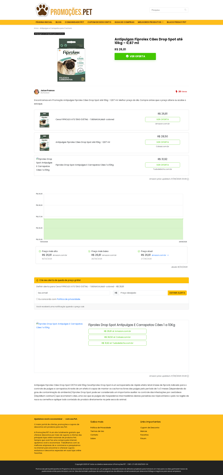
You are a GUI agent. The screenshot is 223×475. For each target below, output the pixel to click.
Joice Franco (48, 90)
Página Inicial (44, 22)
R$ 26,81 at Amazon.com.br (117, 331)
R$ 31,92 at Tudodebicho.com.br (117, 343)
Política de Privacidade (100, 427)
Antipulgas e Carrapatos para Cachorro (56, 28)
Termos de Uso (97, 431)
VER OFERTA (137, 56)
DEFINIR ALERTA (177, 292)
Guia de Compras (124, 22)
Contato (94, 435)
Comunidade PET (74, 22)
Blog (58, 22)
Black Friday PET (176, 22)
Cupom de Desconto (99, 22)
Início (36, 28)
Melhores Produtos (149, 22)
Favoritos (144, 435)
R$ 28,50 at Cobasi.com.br (117, 337)
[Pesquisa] (185, 10)
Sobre (93, 438)
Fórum (143, 438)
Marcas (143, 431)
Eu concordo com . (59, 299)
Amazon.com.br (159, 255)
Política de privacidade (68, 299)
